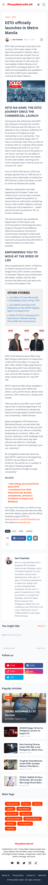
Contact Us (30, 875)
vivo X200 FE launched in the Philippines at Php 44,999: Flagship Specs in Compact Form (23, 308)
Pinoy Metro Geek (16, 880)
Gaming (37, 804)
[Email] (35, 538)
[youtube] (12, 863)
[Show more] (7, 544)
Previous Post (9, 648)
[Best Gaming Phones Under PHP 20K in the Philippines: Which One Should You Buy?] (10, 748)
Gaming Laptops (13, 818)
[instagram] (30, 863)
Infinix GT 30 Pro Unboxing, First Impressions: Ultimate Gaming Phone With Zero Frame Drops (23, 318)
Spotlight (29, 531)
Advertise (42, 875)
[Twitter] (29, 538)
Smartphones (12, 804)
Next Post (40, 648)
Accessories (11, 814)
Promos (26, 804)
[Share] (41, 39)
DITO (14, 17)
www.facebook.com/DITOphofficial (21, 519)
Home (7, 17)
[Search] (44, 4)
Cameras (10, 828)
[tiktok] (36, 863)
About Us (6, 875)
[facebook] (18, 863)
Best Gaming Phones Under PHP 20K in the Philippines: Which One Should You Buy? (30, 747)
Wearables (25, 814)
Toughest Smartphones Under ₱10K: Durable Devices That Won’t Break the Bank (30, 764)
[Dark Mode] (38, 4)
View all (41, 626)
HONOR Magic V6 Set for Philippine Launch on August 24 (31, 731)
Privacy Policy (18, 875)
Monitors (10, 823)
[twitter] (24, 863)
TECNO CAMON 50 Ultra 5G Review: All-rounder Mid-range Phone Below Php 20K (31, 780)
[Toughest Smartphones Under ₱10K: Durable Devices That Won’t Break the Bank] (10, 765)
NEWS (21, 531)
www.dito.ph (24, 522)
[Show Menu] (3, 4)
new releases (23, 809)
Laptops (10, 809)
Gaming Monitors (32, 818)
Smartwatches (25, 823)
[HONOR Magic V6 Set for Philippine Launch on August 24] (10, 732)
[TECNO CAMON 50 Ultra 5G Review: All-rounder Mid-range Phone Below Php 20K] (10, 781)
